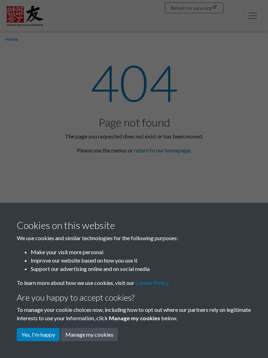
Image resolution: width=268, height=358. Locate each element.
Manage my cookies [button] (89, 334)
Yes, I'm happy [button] (38, 334)
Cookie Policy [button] (152, 282)
